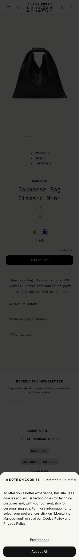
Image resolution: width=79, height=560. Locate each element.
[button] (59, 479)
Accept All (39, 551)
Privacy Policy (14, 524)
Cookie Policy (53, 519)
